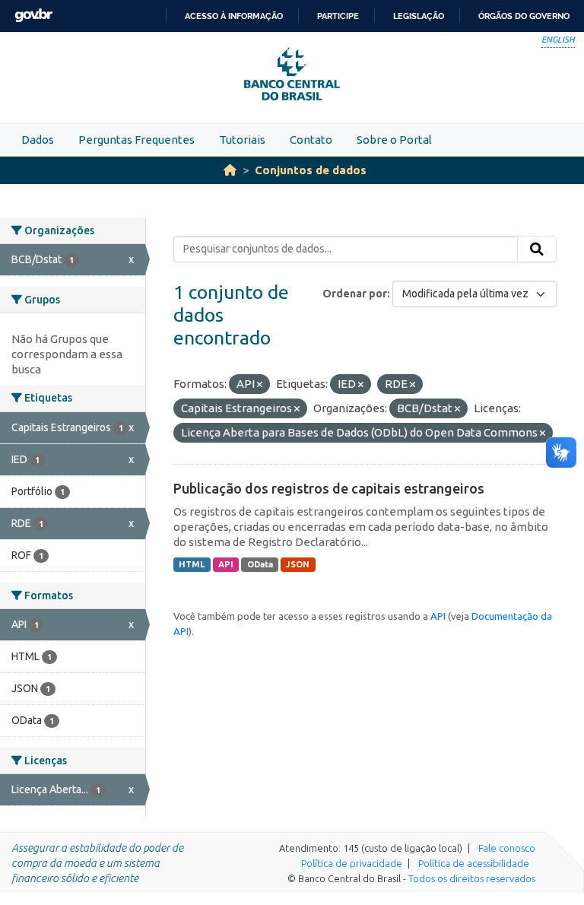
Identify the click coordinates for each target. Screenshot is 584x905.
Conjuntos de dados (311, 170)
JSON (297, 564)
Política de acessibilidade (473, 863)
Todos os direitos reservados (471, 878)
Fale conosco (506, 848)
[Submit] (537, 249)
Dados (37, 139)
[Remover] (259, 384)
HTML (192, 564)
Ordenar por (354, 293)
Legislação (418, 16)
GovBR (33, 15)
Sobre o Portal (394, 139)
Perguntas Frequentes (136, 139)
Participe (338, 16)
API (225, 564)
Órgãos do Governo (524, 16)
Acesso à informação (234, 16)
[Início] (230, 170)
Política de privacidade (351, 863)
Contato (311, 139)
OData (260, 564)
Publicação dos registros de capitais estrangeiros (328, 488)
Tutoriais (242, 139)
